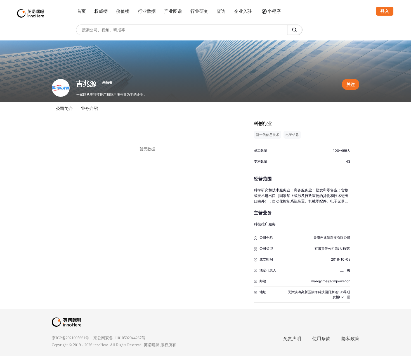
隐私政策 (350, 338)
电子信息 (292, 135)
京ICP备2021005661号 (70, 338)
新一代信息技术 (267, 135)
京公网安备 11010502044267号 (119, 338)
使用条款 (321, 338)
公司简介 (64, 108)
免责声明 (292, 338)
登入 (384, 11)
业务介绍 (89, 108)
